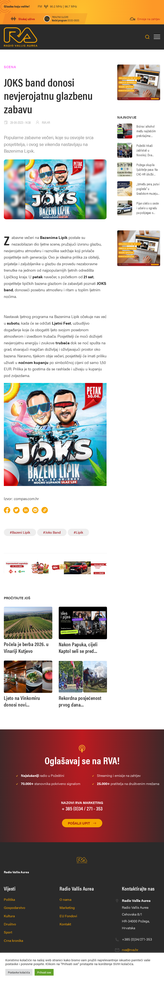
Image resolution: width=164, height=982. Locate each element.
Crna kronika (13, 940)
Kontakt (65, 924)
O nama (65, 899)
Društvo (10, 924)
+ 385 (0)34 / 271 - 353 (82, 808)
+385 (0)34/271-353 (137, 939)
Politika (9, 899)
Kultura (9, 915)
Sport (8, 932)
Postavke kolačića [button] (19, 972)
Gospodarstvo (14, 907)
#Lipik (78, 532)
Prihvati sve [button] (44, 972)
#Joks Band (52, 532)
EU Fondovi (68, 915)
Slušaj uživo (26, 19)
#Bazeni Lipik (20, 532)
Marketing (67, 907)
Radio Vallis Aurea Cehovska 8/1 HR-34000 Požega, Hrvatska (136, 914)
